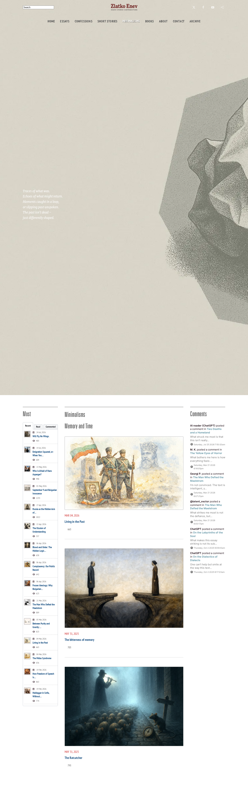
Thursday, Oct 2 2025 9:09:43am (209, 548)
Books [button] (149, 21)
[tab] (28, 425)
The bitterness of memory (79, 639)
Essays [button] (65, 21)
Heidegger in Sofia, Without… (41, 694)
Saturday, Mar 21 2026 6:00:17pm (204, 522)
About (163, 21)
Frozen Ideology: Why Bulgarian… (42, 587)
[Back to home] (124, 7)
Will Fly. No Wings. (41, 436)
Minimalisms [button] (131, 21)
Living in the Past (40, 642)
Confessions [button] (83, 21)
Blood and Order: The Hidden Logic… (42, 549)
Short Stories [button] (107, 21)
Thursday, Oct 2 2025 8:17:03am (209, 572)
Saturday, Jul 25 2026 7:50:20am (209, 444)
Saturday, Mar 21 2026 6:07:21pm (204, 494)
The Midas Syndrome (42, 658)
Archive (195, 21)
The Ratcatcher (73, 758)
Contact (178, 21)
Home (51, 21)
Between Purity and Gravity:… (41, 625)
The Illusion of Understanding (39, 529)
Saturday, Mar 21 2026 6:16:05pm (204, 467)
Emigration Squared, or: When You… (43, 453)
